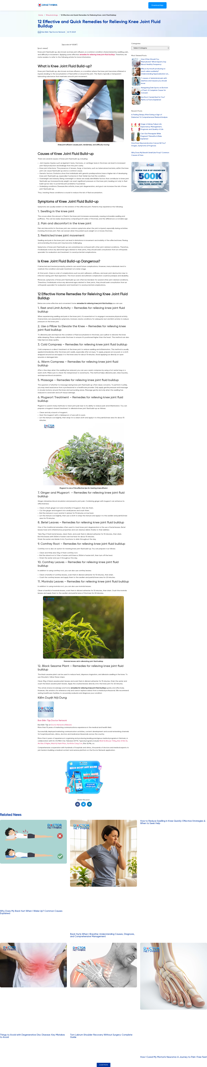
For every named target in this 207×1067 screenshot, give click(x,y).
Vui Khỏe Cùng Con (74, 743)
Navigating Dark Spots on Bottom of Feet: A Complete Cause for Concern (154, 90)
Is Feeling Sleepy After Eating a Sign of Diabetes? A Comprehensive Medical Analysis (149, 116)
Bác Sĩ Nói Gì (122, 741)
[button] (77, 804)
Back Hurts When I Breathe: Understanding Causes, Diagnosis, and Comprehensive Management (102, 935)
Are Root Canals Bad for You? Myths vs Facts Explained (153, 98)
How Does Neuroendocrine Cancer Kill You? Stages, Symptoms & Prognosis (148, 144)
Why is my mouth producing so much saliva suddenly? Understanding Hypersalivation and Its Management (155, 71)
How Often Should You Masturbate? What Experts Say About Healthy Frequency (153, 61)
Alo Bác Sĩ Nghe (44, 743)
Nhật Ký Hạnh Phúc (58, 743)
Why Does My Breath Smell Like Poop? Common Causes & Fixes (150, 154)
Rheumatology (52, 15)
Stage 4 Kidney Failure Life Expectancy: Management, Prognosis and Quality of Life (151, 126)
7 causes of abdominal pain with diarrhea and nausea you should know (154, 80)
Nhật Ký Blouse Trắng (107, 741)
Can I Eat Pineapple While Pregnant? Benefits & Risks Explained (151, 136)
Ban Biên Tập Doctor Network (52, 720)
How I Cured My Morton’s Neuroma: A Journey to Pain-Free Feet (173, 1057)
